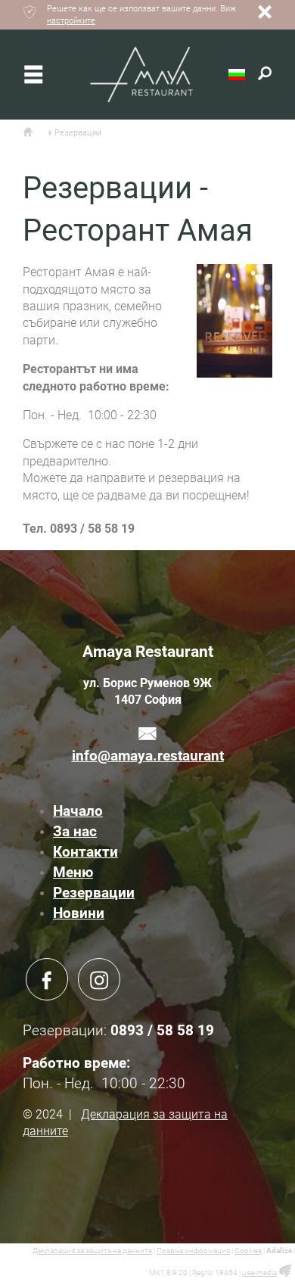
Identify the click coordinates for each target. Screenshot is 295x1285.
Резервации (94, 892)
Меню (73, 872)
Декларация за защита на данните (92, 1250)
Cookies (248, 1250)
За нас (75, 831)
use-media (259, 1272)
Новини (78, 913)
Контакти (85, 851)
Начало (78, 811)
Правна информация (193, 1250)
